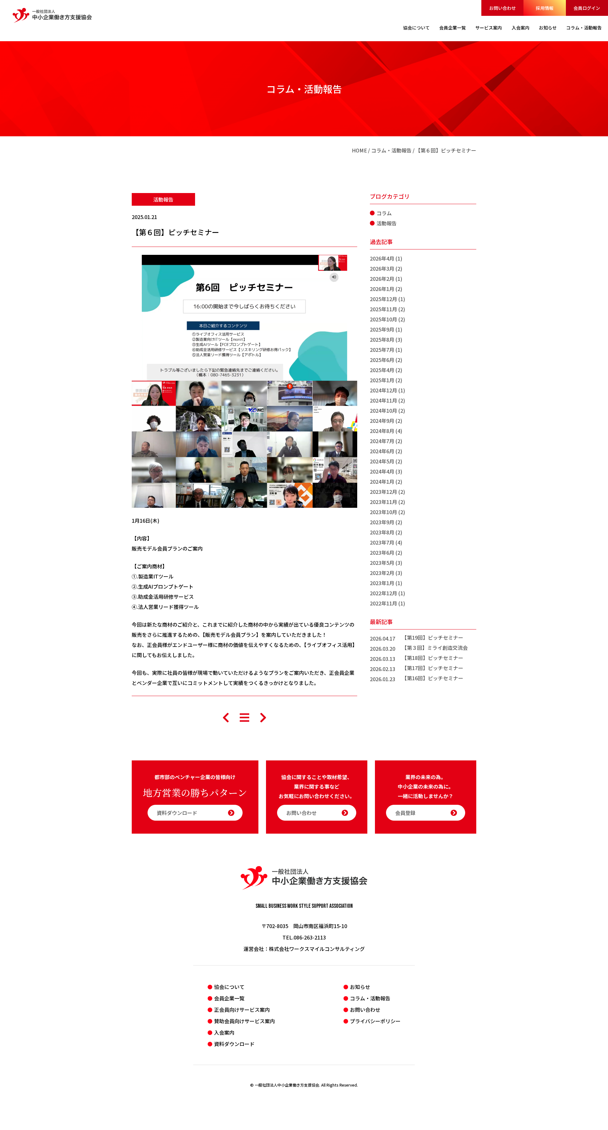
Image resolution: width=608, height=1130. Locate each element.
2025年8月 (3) (386, 339)
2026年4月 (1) (386, 258)
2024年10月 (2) (387, 410)
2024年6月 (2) (386, 451)
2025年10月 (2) (387, 319)
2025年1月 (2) (386, 380)
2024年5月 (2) (386, 461)
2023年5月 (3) (386, 562)
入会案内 (224, 1032)
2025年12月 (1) (387, 299)
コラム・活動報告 (391, 150)
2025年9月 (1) (386, 329)
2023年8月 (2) (386, 532)
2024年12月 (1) (387, 390)
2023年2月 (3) (386, 573)
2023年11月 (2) (387, 502)
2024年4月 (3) (386, 471)
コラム (384, 213)
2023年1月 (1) (386, 583)
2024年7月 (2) (386, 441)
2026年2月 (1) (386, 278)
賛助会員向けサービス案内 (244, 1021)
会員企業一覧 (229, 998)
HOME (359, 150)
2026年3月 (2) (386, 268)
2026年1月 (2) (386, 289)
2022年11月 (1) (387, 603)
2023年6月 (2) (386, 552)
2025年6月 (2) (386, 360)
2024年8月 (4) (386, 431)
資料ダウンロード (177, 813)
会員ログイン (586, 8)
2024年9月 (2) (386, 420)
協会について (229, 987)
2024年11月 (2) (387, 400)
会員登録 (405, 813)
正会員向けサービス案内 (242, 1009)
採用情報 (545, 8)
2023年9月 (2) (386, 522)
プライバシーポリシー (375, 1021)
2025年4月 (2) (386, 370)
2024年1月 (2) (386, 481)
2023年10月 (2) (387, 512)
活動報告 (163, 199)
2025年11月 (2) (387, 309)
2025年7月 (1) (386, 349)
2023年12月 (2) (387, 491)
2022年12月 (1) (387, 593)
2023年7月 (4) (386, 542)
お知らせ (360, 987)
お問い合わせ (502, 8)
